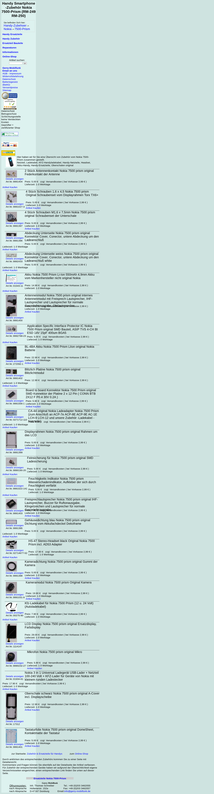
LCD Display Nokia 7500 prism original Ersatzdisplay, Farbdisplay (61, 625)
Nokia (7, 29)
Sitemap (6, 90)
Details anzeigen (15, 179)
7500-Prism (22, 29)
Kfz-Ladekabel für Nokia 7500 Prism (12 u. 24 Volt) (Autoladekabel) (59, 605)
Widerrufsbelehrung (12, 76)
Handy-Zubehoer (15, 25)
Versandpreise (10, 87)
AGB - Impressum (11, 73)
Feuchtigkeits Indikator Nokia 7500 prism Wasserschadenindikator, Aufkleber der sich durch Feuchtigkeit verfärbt (62, 482)
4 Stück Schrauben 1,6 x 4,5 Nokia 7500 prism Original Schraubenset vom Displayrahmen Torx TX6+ (62, 193)
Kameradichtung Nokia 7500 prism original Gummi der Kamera (61, 563)
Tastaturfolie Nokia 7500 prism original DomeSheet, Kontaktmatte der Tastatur (59, 731)
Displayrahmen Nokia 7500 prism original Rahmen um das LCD (61, 433)
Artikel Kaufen (9, 187)
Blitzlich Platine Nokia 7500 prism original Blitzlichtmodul (52, 371)
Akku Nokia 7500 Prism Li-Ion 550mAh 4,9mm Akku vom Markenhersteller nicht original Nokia (60, 276)
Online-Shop (81, 753)
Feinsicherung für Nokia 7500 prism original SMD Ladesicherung (60, 459)
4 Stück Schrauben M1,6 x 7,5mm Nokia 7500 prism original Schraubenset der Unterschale (60, 214)
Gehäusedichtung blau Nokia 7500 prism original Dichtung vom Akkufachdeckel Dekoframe (57, 522)
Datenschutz (9, 79)
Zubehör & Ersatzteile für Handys (44, 753)
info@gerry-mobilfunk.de (77, 791)
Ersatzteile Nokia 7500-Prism (50, 778)
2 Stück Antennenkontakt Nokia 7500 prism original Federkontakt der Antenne (59, 172)
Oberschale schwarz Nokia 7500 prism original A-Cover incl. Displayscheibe (62, 695)
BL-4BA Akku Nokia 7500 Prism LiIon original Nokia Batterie (59, 348)
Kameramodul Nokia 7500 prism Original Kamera (59, 582)
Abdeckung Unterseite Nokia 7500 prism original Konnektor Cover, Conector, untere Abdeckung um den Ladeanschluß (62, 236)
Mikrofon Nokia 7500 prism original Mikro (54, 652)
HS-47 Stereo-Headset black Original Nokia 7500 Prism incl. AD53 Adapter (61, 542)
